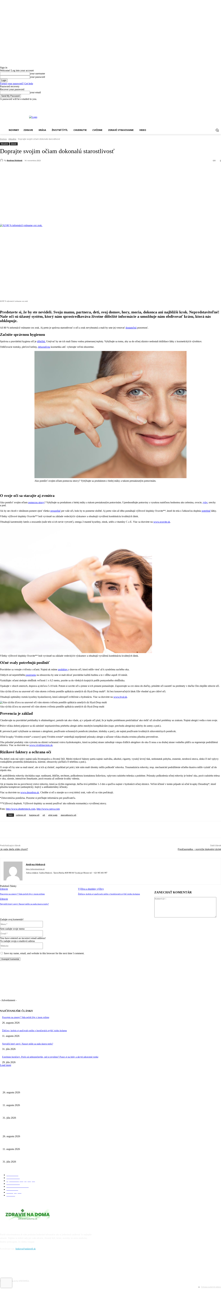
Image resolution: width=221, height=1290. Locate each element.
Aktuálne (12, 139)
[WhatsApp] (64, 169)
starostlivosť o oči (68, 815)
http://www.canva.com (48, 809)
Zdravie (13, 143)
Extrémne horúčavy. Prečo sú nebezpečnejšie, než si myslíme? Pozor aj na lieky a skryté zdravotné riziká (50, 1057)
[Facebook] (210, 103)
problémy (63, 669)
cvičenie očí (21, 815)
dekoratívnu (44, 346)
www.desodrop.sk (29, 792)
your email (35, 92)
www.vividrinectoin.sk (41, 745)
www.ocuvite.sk (161, 521)
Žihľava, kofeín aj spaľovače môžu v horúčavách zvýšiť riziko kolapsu (109, 894)
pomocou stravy (36, 502)
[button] (217, 130)
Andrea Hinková (14, 160)
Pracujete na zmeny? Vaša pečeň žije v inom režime (22, 894)
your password (37, 77)
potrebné (206, 510)
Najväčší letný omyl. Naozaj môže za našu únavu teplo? (24, 904)
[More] (87, 169)
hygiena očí (34, 815)
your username (37, 73)
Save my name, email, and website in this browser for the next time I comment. (44, 953)
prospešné (55, 510)
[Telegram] (76, 169)
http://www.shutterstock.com (20, 809)
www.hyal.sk (120, 697)
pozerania (30, 675)
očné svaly (52, 815)
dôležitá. (41, 341)
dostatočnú (131, 327)
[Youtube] (219, 103)
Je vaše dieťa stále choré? (14, 849)
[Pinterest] (53, 169)
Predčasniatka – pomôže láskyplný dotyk (199, 849)
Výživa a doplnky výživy (91, 889)
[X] (41, 169)
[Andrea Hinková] (2, 160)
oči (44, 815)
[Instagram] (214, 103)
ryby (205, 502)
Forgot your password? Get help (16, 83)
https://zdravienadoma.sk (35, 869)
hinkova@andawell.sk (26, 1249)
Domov (3, 139)
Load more (5, 1065)
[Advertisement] (110, 197)
